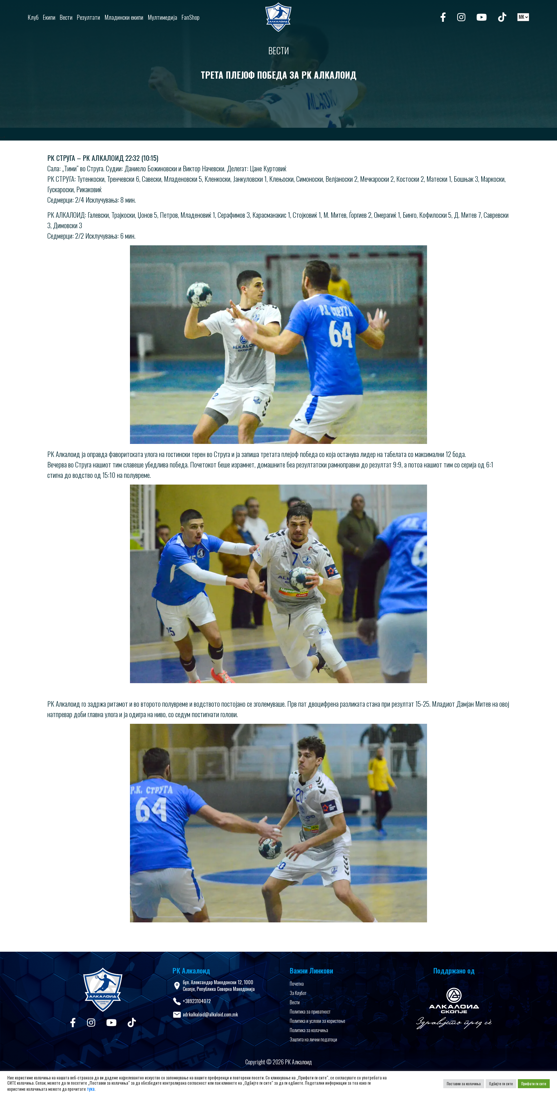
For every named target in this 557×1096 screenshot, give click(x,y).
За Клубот (298, 993)
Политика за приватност (310, 1011)
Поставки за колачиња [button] (464, 1083)
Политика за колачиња (309, 1030)
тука (91, 1088)
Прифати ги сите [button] (533, 1083)
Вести (295, 1002)
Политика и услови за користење (317, 1021)
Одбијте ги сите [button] (501, 1083)
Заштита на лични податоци (313, 1039)
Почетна (297, 983)
